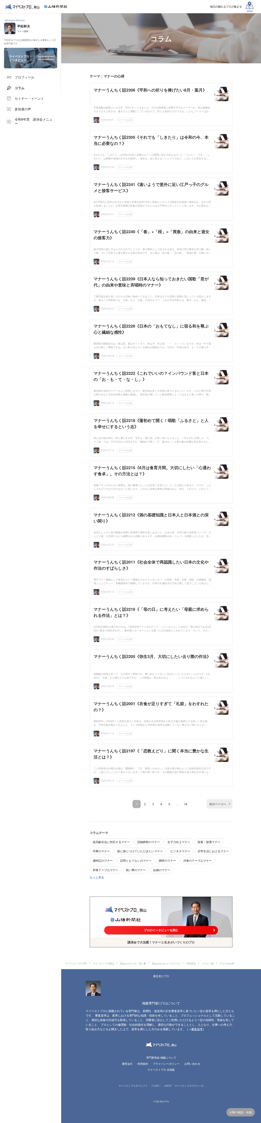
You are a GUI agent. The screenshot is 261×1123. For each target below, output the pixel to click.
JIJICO (167, 1085)
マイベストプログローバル (189, 1085)
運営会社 (127, 1064)
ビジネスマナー (180, 851)
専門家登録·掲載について (161, 1057)
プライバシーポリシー (166, 1064)
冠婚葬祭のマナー (148, 842)
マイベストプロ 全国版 (161, 1070)
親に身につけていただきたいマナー (140, 851)
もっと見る (97, 877)
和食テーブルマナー (105, 870)
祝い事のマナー (136, 870)
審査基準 (197, 1029)
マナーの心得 (125, 119)
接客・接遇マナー (209, 842)
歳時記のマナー (103, 860)
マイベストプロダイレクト (133, 1085)
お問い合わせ (192, 1064)
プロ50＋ (156, 1085)
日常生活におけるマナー (213, 851)
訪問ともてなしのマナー (136, 860)
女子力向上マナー (178, 842)
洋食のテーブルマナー (197, 860)
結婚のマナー (161, 870)
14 (185, 803)
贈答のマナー (167, 860)
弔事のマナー (101, 851)
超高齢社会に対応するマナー (111, 842)
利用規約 (142, 1064)
